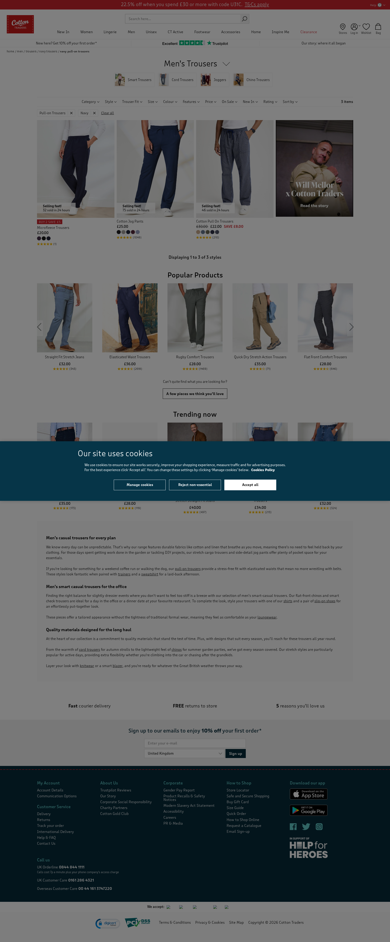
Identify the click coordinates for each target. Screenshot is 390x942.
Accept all (250, 485)
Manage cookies (140, 485)
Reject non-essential (195, 485)
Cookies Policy (263, 470)
